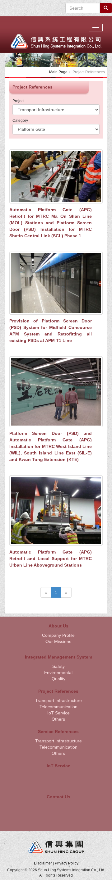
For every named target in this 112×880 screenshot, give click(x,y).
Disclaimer (43, 863)
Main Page (58, 72)
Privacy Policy (66, 863)
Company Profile (58, 635)
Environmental (58, 672)
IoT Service (58, 712)
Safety (58, 666)
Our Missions (58, 641)
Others (58, 719)
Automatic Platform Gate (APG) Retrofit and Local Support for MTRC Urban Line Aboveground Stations (50, 558)
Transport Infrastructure (58, 700)
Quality (58, 678)
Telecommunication (58, 706)
